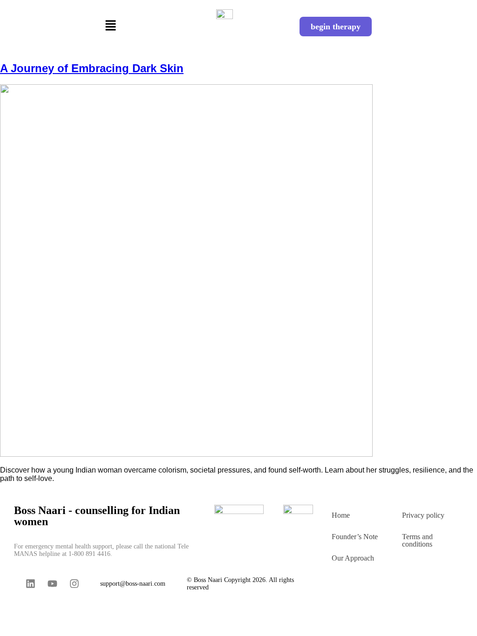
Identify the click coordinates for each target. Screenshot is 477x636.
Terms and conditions (417, 540)
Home (341, 515)
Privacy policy (423, 515)
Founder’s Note (355, 537)
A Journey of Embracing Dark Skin (92, 68)
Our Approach (353, 558)
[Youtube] (52, 583)
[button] (111, 26)
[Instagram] (74, 583)
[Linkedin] (30, 583)
